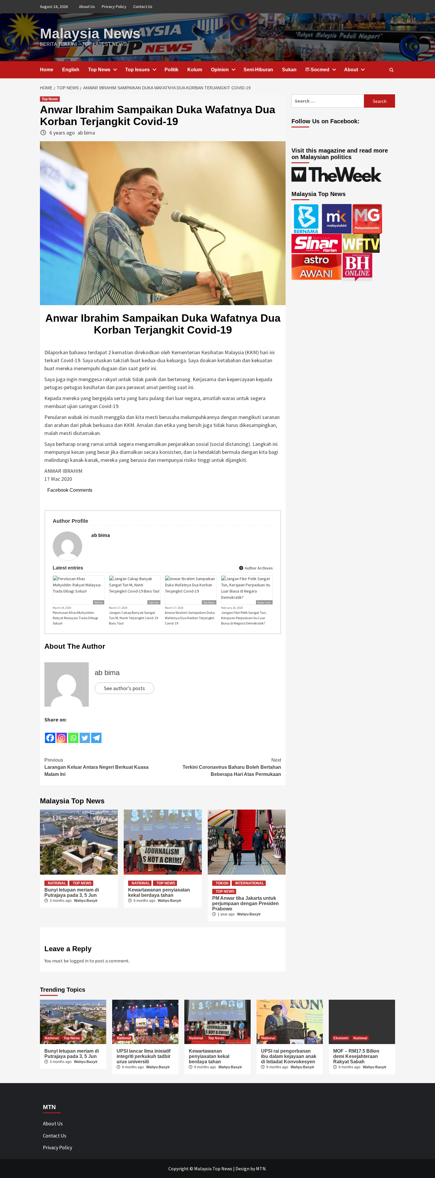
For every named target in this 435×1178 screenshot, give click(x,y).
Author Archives (258, 568)
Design (242, 1168)
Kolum (194, 69)
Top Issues (137, 69)
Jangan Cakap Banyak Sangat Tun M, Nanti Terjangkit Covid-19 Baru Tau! (133, 617)
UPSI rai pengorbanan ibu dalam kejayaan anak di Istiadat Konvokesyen (288, 1056)
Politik (171, 69)
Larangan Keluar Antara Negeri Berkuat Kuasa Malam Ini (96, 767)
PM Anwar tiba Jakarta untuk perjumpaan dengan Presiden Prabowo (245, 903)
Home (46, 69)
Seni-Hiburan (258, 69)
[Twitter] (85, 733)
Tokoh (222, 883)
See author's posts (124, 688)
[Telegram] (96, 733)
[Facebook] (50, 733)
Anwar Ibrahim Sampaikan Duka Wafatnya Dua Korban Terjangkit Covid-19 (190, 617)
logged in (79, 961)
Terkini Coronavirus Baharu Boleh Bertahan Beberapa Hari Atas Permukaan (232, 767)
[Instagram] (62, 733)
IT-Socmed (317, 69)
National (57, 883)
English (70, 69)
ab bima (86, 132)
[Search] (391, 70)
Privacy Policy (114, 6)
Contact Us (142, 6)
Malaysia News (90, 33)
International (249, 883)
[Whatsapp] (73, 733)
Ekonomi (341, 1038)
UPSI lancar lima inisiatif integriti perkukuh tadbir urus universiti (143, 1056)
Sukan (289, 69)
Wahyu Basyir (86, 901)
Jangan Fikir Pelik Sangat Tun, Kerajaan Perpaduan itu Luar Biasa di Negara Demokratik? (244, 617)
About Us (87, 6)
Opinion (220, 69)
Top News (99, 69)
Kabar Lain (264, 602)
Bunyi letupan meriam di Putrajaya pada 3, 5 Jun (71, 892)
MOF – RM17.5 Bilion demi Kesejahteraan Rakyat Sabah (356, 1056)
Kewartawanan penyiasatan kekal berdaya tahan (159, 892)
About (351, 69)
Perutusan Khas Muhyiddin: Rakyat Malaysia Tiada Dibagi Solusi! (75, 617)
